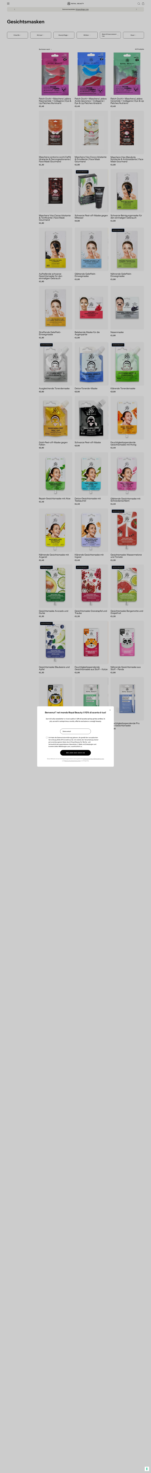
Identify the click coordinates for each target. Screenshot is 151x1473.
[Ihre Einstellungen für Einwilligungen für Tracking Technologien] (147, 1469)
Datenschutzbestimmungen (72, 761)
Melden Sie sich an (75, 753)
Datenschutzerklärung (64, 737)
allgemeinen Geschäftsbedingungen (93, 759)
